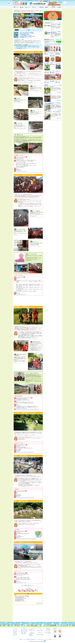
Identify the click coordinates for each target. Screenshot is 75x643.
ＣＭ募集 (49, 639)
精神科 (22, 633)
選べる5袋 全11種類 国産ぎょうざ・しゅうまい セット (52, 53)
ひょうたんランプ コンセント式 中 (58, 63)
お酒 (29, 630)
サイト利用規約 (27, 639)
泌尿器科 (25, 632)
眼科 (21, 631)
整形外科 (26, 630)
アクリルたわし (52, 80)
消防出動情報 (31, 635)
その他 (34, 630)
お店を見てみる (58, 39)
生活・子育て (15, 633)
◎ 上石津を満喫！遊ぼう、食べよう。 (21, 48)
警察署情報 (30, 634)
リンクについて (45, 639)
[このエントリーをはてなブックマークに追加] (28, 30)
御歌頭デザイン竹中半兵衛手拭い (58, 53)
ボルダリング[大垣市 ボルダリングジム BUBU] (27, 33)
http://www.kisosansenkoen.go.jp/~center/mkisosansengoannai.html (26, 538)
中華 (34, 629)
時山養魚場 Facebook (19, 170)
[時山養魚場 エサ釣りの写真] (21, 95)
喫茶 (32, 630)
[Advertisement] (28, 300)
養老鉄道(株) (55, 44)
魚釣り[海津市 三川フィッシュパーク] (25, 37)
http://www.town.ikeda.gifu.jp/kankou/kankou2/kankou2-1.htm (25, 497)
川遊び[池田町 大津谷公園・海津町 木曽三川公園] (27, 36)
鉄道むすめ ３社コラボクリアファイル (58, 72)
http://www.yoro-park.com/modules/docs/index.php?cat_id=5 (25, 452)
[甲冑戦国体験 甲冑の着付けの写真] (21, 351)
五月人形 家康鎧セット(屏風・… (46, 63)
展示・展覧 (14, 631)
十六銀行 (52, 29)
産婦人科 (22, 630)
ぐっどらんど (54, 43)
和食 (29, 629)
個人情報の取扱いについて (34, 639)
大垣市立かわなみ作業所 (49, 44)
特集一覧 (17, 9)
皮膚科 (22, 632)
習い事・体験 (15, 634)
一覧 (59, 22)
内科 (21, 629)
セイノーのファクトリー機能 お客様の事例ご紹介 (56, 32)
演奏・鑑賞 (14, 632)
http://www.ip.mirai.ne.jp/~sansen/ (21, 582)
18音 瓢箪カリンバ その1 (52, 63)
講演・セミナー (15, 630)
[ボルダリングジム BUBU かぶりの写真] (35, 238)
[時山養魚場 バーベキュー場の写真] (35, 132)
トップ (14, 9)
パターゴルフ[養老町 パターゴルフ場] (25, 35)
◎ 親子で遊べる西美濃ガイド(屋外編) (21, 46)
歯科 (24, 633)
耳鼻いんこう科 (25, 631)
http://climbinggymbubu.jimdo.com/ (21, 294)
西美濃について (22, 639)
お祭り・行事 (15, 629)
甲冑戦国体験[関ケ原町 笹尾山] (24, 34)
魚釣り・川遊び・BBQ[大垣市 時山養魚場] (26, 32)
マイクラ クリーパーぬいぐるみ (46, 71)
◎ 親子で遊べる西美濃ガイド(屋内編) (33, 46)
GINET (36, 641)
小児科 (26, 629)
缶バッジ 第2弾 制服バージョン (52, 71)
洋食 (32, 629)
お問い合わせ (40, 639)
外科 (24, 629)
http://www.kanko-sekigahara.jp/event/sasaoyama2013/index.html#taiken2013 (27, 409)
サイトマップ (53, 639)
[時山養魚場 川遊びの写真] (21, 120)
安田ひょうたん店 (49, 43)
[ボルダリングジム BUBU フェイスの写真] (21, 226)
